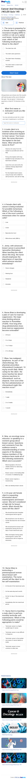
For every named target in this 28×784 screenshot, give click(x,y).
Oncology (11, 14)
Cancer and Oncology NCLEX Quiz (10, 690)
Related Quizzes (6, 676)
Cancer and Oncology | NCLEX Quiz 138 (11, 764)
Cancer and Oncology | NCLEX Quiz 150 (11, 749)
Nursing (5, 14)
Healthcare (17, 14)
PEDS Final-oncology (7, 734)
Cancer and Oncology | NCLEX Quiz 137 (11, 705)
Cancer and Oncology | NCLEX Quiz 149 (11, 719)
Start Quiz (14, 73)
